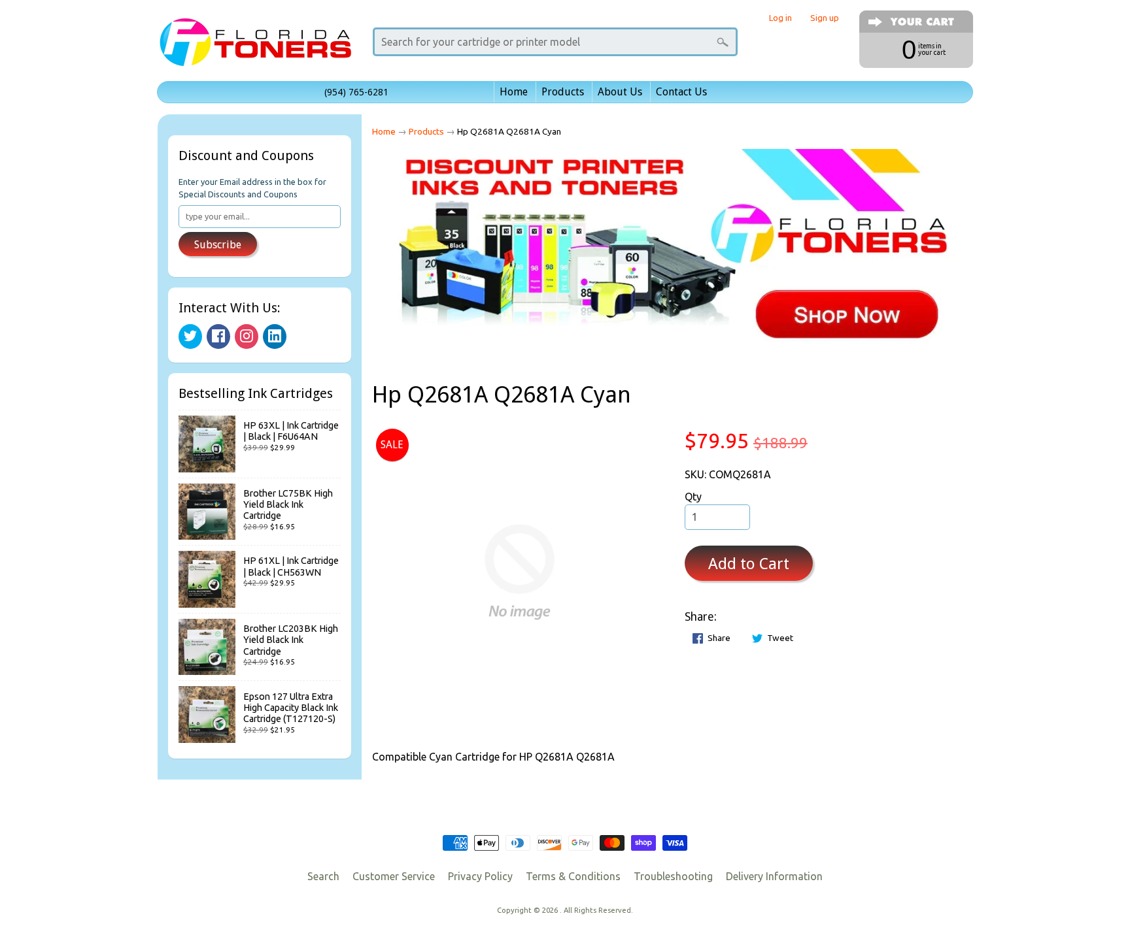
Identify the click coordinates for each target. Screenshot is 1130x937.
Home (514, 92)
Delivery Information (774, 876)
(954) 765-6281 (356, 92)
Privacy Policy (480, 876)
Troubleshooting (673, 876)
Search (323, 876)
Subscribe (217, 244)
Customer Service (393, 876)
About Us (620, 92)
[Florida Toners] (255, 48)
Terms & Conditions (573, 876)
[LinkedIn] (274, 336)
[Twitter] (190, 336)
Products (562, 92)
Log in (780, 18)
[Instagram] (246, 336)
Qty (693, 496)
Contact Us (681, 92)
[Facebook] (218, 336)
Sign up (824, 18)
